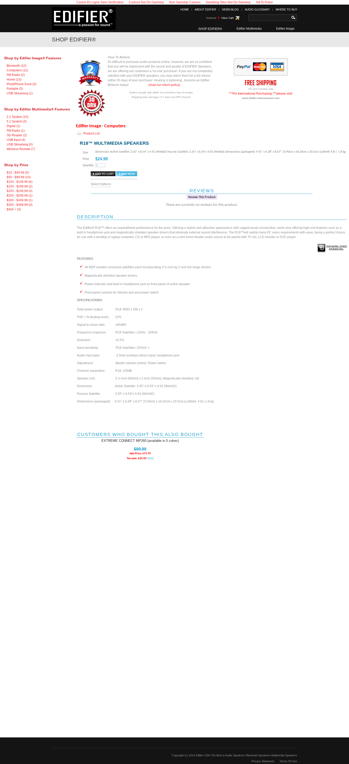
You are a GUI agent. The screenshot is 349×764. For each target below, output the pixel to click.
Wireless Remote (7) (21, 149)
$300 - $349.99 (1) (19, 200)
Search (294, 17)
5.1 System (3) (17, 121)
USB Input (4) (16, 140)
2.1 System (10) (17, 117)
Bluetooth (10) (16, 66)
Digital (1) (13, 126)
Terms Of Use (288, 761)
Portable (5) (15, 89)
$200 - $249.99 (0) (19, 191)
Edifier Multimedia (249, 28)
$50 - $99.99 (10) (19, 177)
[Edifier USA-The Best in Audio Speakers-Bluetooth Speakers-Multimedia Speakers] (84, 29)
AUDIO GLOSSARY (257, 9)
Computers (114, 126)
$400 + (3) (14, 209)
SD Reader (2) (17, 135)
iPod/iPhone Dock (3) (21, 84)
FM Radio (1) (16, 130)
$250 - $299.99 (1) (19, 195)
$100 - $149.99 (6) (19, 182)
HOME (184, 9)
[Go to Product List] (79, 135)
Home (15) (14, 79)
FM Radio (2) (16, 75)
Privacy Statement (262, 761)
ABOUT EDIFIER (205, 9)
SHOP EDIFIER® (210, 29)
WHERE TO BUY (286, 9)
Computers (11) (17, 70)
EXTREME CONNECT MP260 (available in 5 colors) (140, 441)
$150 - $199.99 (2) (19, 186)
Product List (91, 133)
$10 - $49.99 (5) (18, 172)
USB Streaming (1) (20, 93)
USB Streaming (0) (20, 144)
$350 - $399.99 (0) (19, 205)
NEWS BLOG (230, 9)
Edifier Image (285, 28)
